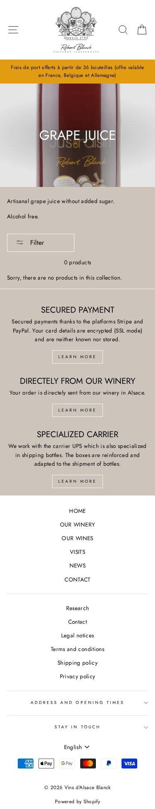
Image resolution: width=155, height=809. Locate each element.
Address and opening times (78, 702)
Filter (36, 242)
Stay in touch (77, 727)
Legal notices (77, 635)
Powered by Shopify (77, 801)
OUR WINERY (77, 524)
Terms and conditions (77, 649)
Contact (77, 622)
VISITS (77, 552)
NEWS (77, 565)
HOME (77, 511)
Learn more (77, 357)
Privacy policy (77, 676)
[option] (77, 71)
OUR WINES (77, 538)
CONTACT (77, 579)
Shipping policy (77, 662)
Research (77, 608)
